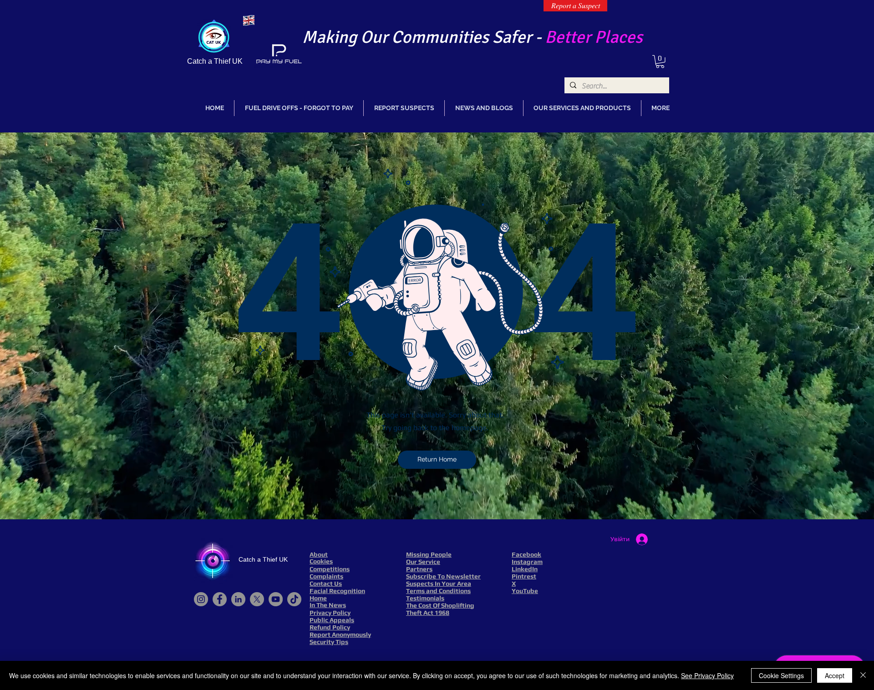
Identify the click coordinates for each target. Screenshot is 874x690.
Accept (834, 675)
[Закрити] (863, 675)
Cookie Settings (781, 675)
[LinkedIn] (238, 599)
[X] (257, 599)
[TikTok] (294, 599)
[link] (660, 61)
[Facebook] (220, 599)
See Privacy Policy (707, 675)
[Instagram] (201, 599)
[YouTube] (276, 599)
